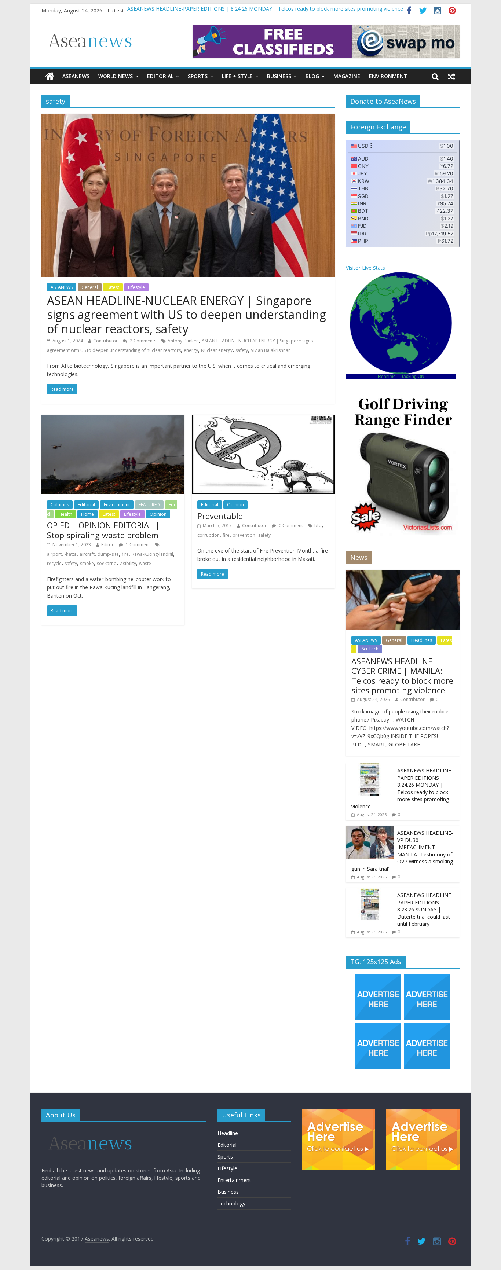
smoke (87, 563)
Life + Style (237, 76)
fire (125, 554)
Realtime (387, 376)
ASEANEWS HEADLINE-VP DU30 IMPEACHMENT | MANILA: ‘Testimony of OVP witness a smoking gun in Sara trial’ (402, 850)
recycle (54, 563)
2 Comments (142, 341)
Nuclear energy (217, 350)
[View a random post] (451, 76)
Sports (198, 76)
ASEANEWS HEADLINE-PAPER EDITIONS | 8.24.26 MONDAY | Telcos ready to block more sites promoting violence (265, 10)
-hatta (71, 554)
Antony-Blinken (183, 341)
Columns (60, 505)
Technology (231, 1203)
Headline (227, 1133)
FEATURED (149, 505)
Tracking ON (411, 376)
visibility (128, 563)
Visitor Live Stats (365, 267)
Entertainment (234, 1180)
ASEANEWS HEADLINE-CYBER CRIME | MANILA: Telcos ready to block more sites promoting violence (402, 675)
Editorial (160, 76)
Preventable (220, 515)
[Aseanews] (49, 76)
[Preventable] (263, 419)
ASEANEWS (75, 76)
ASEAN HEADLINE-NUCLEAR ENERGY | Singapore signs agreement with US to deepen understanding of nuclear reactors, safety (186, 315)
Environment (388, 76)
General (89, 287)
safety (241, 350)
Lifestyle (136, 287)
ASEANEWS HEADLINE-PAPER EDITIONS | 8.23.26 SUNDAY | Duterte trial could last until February (425, 909)
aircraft (87, 554)
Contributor (105, 341)
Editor (107, 545)
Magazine (346, 76)
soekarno (107, 563)
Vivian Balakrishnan (271, 350)
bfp (318, 525)
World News (115, 76)
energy (191, 350)
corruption (208, 535)
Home (87, 514)
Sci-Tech (370, 649)
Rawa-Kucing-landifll (152, 554)
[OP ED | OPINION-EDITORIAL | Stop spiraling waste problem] (112, 419)
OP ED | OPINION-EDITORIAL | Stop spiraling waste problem (103, 530)
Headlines (421, 640)
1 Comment (137, 545)
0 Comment (290, 525)
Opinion (158, 514)
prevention (244, 535)
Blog (312, 76)
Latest (113, 287)
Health (65, 514)
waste (145, 563)
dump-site (108, 554)
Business (279, 76)
